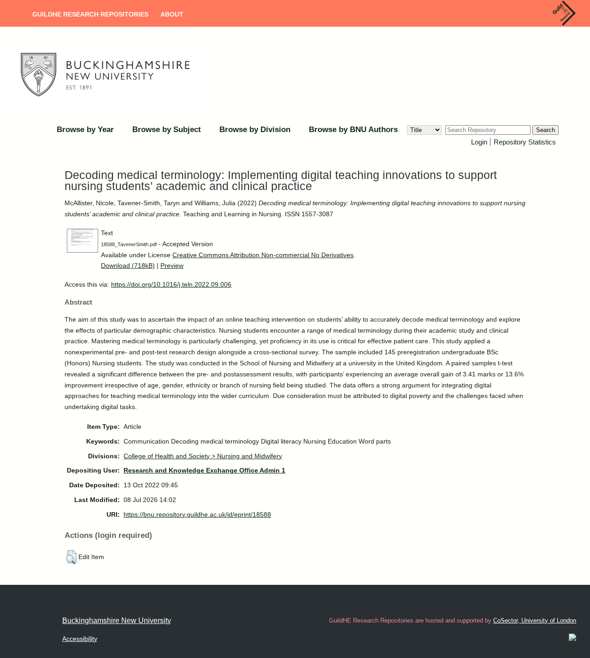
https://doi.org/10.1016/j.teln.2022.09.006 (171, 284)
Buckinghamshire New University (116, 620)
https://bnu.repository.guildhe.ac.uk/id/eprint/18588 (197, 514)
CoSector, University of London (534, 620)
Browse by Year (85, 129)
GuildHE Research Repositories (90, 14)
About (171, 14)
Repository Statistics (525, 142)
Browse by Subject (166, 129)
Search (545, 130)
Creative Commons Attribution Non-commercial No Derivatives (263, 255)
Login (479, 142)
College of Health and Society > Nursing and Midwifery (203, 456)
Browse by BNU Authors (353, 129)
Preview (171, 265)
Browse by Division (254, 129)
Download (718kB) (128, 265)
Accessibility (79, 638)
